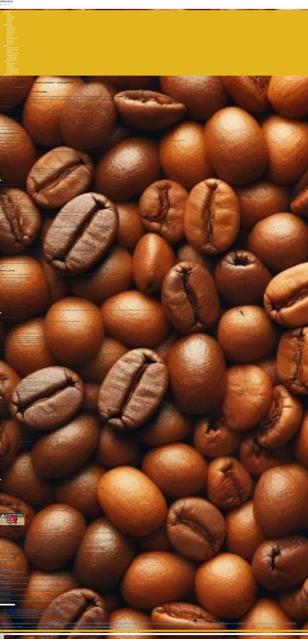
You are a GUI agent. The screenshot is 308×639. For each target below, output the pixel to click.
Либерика (9, 20)
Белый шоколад (11, 59)
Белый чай (9, 34)
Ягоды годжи (10, 42)
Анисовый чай (10, 28)
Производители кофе (12, 69)
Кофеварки (9, 67)
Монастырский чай (12, 38)
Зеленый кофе (10, 17)
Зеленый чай (10, 26)
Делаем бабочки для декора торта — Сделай (13, 583)
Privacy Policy (7, 631)
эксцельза (9, 19)
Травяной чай (7, 24)
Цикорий (68, 627)
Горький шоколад (11, 57)
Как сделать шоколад (13, 53)
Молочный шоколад (12, 49)
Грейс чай (9, 36)
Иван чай (9, 44)
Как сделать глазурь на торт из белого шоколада (14, 577)
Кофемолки (10, 65)
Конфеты (9, 51)
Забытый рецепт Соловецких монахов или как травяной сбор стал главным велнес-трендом (31, 609)
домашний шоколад (12, 47)
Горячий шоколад (11, 55)
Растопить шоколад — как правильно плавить (14, 595)
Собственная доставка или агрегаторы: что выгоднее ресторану (22, 617)
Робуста (8, 22)
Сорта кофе (6, 13)
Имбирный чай (10, 30)
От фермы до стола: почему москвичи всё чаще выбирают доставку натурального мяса (29, 611)
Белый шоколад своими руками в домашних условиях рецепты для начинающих (24, 589)
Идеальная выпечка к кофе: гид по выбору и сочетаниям (20, 615)
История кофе (7, 11)
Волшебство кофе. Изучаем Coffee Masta (12, 572)
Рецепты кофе (10, 63)
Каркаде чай (10, 32)
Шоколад (6, 46)
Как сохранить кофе (12, 72)
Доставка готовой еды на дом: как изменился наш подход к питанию (24, 613)
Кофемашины (233, 623)
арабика (8, 15)
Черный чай (10, 40)
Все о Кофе (6, 61)
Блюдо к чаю (7, 74)
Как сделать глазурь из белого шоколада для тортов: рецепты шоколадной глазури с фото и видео (30, 600)
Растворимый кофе (12, 71)
